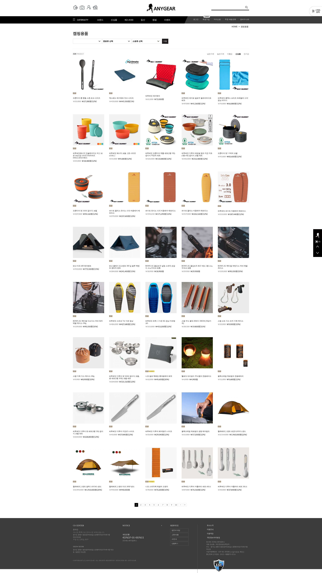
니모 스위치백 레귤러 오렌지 (156, 487)
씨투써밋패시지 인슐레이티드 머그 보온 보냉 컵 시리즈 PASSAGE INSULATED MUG (88, 155)
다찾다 (315, 11)
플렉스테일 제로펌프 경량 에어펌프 (196, 431)
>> (185, 505)
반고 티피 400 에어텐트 (82, 266)
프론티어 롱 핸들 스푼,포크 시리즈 (86, 98)
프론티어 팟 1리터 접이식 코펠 (85, 211)
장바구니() (244, 19)
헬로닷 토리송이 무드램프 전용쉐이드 (196, 376)
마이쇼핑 (217, 19)
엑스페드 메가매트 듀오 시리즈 (121, 98)
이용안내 (210, 529)
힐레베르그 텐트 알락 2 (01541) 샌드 (87, 487)
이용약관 (210, 534)
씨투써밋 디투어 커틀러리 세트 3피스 (232, 487)
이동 (165, 41)
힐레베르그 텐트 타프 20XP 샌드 (121, 487)
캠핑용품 (244, 27)
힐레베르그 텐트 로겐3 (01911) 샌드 (232, 431)
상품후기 (175, 543)
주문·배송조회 (230, 19)
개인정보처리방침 (213, 538)
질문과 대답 (176, 530)
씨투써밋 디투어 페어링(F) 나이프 (158, 431)
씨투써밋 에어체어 (152, 96)
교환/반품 (175, 535)
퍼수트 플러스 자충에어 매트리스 (195, 211)
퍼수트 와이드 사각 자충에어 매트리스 (160, 211)
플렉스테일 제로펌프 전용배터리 (231, 376)
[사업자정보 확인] (237, 552)
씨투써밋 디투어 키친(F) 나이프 (121, 431)
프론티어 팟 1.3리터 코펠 (227, 153)
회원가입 (206, 19)
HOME (234, 27)
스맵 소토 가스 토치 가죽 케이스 (230, 321)
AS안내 (174, 539)
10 (176, 504)
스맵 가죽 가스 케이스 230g (83, 376)
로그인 (195, 19)
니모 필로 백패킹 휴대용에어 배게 (158, 376)
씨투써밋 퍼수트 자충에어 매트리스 (232, 211)
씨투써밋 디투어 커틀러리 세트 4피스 (196, 487)
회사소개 (210, 525)
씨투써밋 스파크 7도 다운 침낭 (121, 321)
